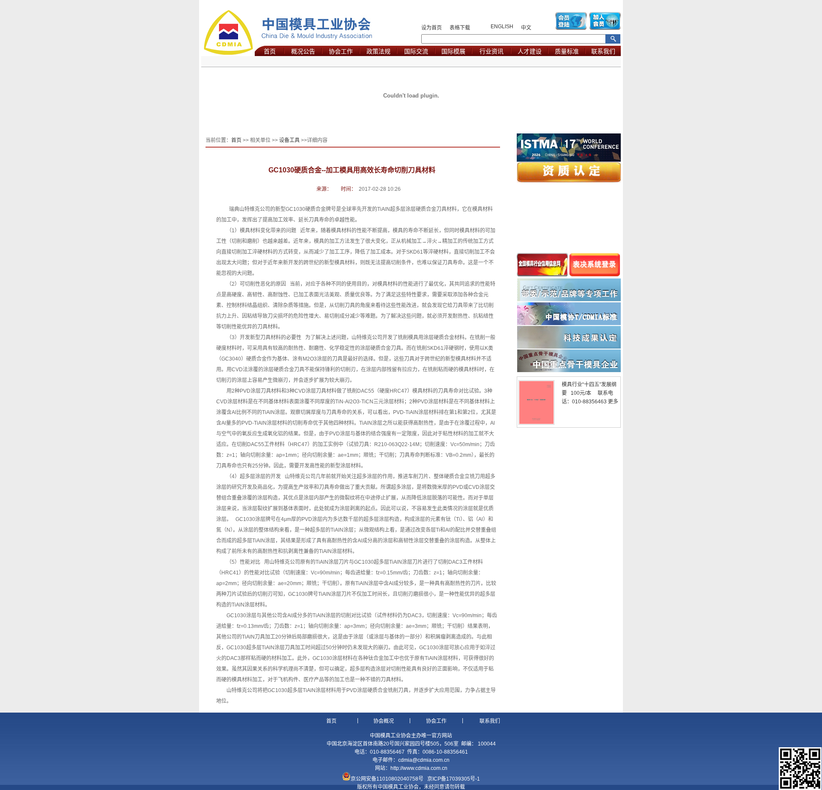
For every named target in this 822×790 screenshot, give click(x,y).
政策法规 (378, 51)
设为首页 (431, 28)
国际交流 (416, 51)
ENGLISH (502, 27)
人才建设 (530, 51)
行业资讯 (491, 51)
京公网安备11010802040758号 (387, 779)
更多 (613, 402)
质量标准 (567, 51)
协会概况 (383, 721)
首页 (270, 51)
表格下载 (460, 28)
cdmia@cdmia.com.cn (424, 760)
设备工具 (289, 140)
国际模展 (453, 51)
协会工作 (341, 51)
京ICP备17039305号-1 (453, 779)
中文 (526, 28)
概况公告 (303, 51)
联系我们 (603, 51)
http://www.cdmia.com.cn (418, 768)
